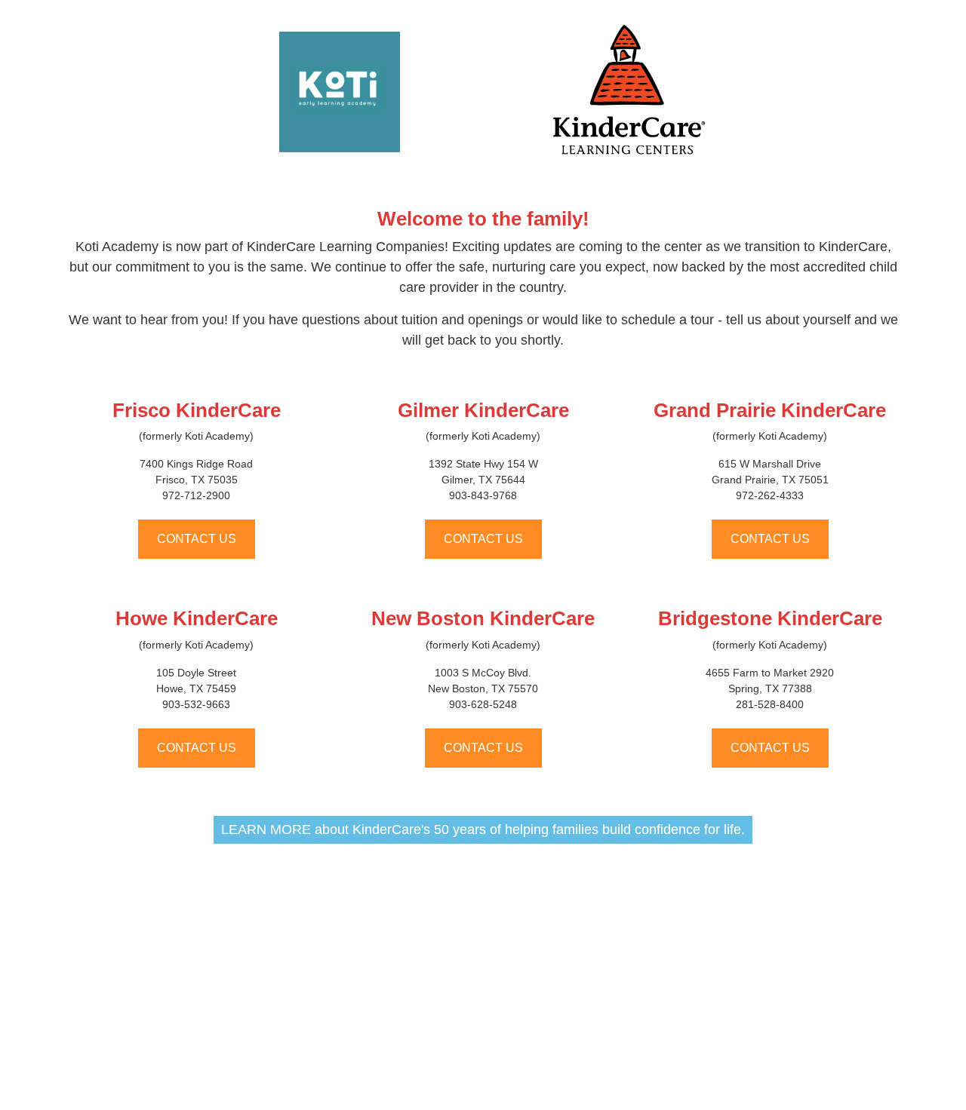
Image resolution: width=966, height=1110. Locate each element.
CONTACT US (196, 538)
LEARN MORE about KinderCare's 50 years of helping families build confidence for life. (483, 829)
